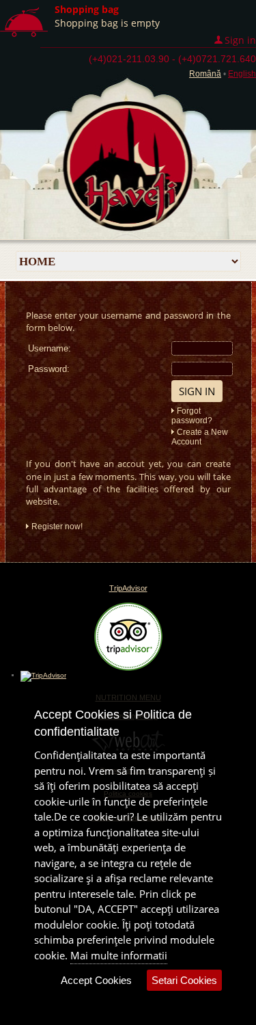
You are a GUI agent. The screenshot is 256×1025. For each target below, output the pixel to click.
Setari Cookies (184, 980)
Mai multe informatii (118, 955)
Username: (49, 348)
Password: (49, 369)
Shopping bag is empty (107, 22)
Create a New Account (199, 437)
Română (205, 74)
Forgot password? (191, 415)
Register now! (57, 526)
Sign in (240, 40)
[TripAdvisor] (128, 668)
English (242, 74)
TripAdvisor (128, 588)
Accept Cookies (96, 980)
